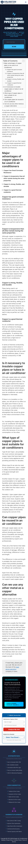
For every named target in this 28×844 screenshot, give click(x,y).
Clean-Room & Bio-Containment (14, 826)
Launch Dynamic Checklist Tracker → (12, 704)
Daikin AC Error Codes (14, 796)
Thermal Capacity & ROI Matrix (14, 831)
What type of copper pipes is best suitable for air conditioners (13, 95)
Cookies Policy (17, 840)
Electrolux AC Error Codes (15, 799)
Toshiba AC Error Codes (14, 791)
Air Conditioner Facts (12, 33)
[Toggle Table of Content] (22, 61)
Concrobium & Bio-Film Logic (14, 767)
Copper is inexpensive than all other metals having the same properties (15, 75)
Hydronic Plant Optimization (13, 823)
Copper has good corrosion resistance (14, 70)
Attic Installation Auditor (12, 764)
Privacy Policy (9, 840)
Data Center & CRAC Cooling (14, 820)
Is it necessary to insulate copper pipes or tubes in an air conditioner (13, 89)
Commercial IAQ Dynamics (13, 828)
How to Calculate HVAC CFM (14, 762)
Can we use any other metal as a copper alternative (14, 105)
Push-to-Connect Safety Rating (14, 770)
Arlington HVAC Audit (9, 32)
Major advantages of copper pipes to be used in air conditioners (13, 65)
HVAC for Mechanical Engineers (14, 773)
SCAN (14, 46)
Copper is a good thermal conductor (14, 84)
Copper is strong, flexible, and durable (15, 80)
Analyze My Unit (14, 729)
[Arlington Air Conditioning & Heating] (8, 2)
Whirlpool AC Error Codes (14, 802)
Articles (21, 32)
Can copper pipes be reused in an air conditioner (13, 100)
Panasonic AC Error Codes (15, 794)
